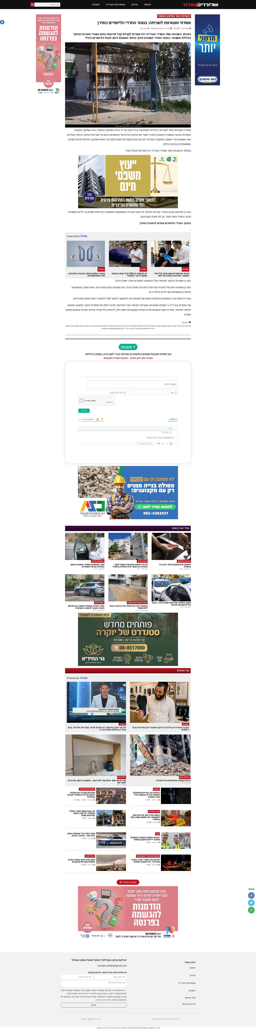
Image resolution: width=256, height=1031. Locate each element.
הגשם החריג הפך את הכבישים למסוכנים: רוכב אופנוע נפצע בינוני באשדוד (145, 817)
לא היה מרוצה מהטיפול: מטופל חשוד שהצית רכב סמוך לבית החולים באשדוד (130, 565)
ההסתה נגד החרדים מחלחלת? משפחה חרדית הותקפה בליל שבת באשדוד (146, 794)
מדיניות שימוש (102, 1028)
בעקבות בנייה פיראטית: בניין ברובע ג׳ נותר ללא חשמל (128, 606)
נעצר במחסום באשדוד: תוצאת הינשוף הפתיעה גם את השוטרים (87, 565)
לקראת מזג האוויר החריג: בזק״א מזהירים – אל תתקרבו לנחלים (145, 860)
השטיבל (96, 4)
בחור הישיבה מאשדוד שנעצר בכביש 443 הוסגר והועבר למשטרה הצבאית (86, 606)
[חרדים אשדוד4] (207, 84)
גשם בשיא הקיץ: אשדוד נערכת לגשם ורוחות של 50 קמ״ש (81, 860)
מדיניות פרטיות (188, 1004)
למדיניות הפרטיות (103, 1000)
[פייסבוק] (251, 895)
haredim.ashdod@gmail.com (112, 965)
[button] (2, 22)
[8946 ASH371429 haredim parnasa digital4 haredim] (48, 94)
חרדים (135, 4)
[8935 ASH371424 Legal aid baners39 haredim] (128, 207)
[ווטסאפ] (251, 910)
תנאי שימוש (190, 997)
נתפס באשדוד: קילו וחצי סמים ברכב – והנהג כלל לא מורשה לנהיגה (171, 603)
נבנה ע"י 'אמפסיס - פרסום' (91, 1019)
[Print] (128, 518)
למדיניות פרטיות (115, 1028)
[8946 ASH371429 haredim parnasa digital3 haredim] (128, 938)
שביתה (185, 322)
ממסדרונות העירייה (115, 4)
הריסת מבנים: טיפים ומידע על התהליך (173, 780)
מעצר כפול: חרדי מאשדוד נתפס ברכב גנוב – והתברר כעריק (81, 834)
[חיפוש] (32, 5)
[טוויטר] (251, 902)
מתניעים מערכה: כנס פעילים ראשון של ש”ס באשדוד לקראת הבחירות (81, 794)
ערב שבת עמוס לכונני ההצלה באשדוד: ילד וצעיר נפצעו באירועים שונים (82, 813)
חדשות (147, 4)
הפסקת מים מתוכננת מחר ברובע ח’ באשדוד (175, 565)
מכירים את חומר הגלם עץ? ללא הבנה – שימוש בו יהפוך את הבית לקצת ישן (97, 781)
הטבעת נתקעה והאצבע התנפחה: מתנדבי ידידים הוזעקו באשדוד (145, 838)
